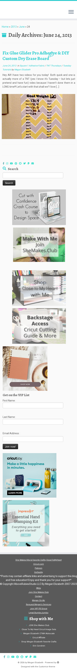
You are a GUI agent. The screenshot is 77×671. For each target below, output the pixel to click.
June (22, 26)
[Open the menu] (71, 12)
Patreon (38, 568)
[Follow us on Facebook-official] (4, 163)
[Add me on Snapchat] (21, 163)
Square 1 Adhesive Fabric (32, 65)
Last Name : (9, 417)
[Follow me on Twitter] (25, 163)
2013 (14, 26)
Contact (38, 596)
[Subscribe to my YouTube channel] (12, 163)
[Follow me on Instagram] (8, 163)
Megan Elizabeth (22, 69)
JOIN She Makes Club (39, 625)
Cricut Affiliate (38, 637)
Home (5, 26)
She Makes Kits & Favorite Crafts (30, 560)
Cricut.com (38, 564)
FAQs (38, 588)
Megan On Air (38, 600)
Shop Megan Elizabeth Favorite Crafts (38, 642)
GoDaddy (38, 572)
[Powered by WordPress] (58, 662)
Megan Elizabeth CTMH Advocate (39, 633)
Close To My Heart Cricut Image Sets (39, 629)
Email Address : (11, 433)
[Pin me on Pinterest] (17, 163)
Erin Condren (39, 646)
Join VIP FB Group (38, 608)
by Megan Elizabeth (34, 662)
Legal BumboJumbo (38, 613)
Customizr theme (47, 666)
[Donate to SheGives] (29, 163)
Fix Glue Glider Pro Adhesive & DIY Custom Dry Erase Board (36, 56)
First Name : (9, 400)
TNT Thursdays (54, 65)
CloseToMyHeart (54, 560)
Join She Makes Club (38, 592)
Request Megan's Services (38, 604)
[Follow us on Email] (33, 163)
